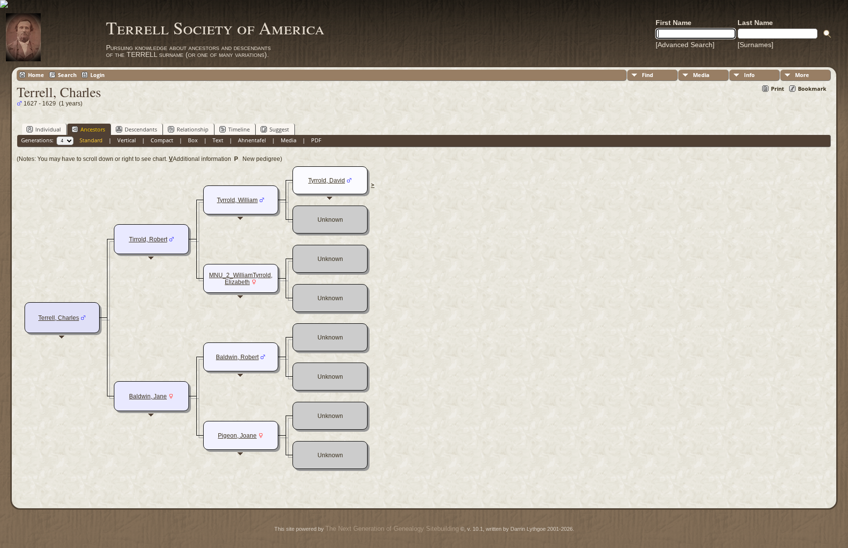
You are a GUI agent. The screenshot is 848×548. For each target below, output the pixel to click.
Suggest (279, 129)
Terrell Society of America (215, 27)
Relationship (193, 129)
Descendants (141, 129)
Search (67, 74)
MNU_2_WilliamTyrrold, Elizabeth (240, 279)
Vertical (126, 140)
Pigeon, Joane (237, 435)
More (802, 74)
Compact (162, 140)
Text (217, 140)
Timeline (239, 129)
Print (777, 88)
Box (193, 140)
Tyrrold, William (237, 200)
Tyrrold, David (326, 180)
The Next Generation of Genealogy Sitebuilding (392, 528)
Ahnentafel (252, 140)
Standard (91, 140)
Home (36, 74)
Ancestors (92, 129)
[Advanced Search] (685, 45)
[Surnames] (755, 45)
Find (647, 74)
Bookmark (812, 88)
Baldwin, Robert (237, 357)
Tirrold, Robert (148, 239)
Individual (48, 129)
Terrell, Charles (58, 317)
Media (701, 74)
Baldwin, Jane (148, 396)
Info (749, 74)
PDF (316, 140)
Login (97, 74)
